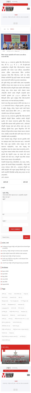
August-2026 (5, 284)
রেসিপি (4, 293)
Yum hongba (14, 301)
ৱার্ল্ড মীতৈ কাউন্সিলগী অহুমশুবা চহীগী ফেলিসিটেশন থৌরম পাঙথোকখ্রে (14, 253)
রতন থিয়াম (23, 336)
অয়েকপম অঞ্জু (16, 325)
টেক (10, 293)
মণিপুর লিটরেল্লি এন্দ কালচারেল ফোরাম (9, 336)
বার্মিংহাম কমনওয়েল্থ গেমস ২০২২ (22, 318)
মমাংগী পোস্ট (5, 182)
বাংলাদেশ (13, 308)
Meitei (12, 315)
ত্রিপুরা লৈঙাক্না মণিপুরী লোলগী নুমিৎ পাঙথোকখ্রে (11, 256)
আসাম (10, 318)
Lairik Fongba (21, 315)
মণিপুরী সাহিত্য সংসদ (14, 311)
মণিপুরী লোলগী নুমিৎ (6, 329)
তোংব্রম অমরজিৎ (6, 340)
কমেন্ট (4, 199)
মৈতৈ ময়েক (21, 308)
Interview (21, 304)
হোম (4, 29)
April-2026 (4, 273)
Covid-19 (13, 297)
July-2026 (4, 281)
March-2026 (5, 271)
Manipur (24, 311)
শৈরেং (3, 304)
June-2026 (5, 279)
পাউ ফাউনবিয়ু (14, 1)
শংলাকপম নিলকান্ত (17, 322)
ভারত (4, 350)
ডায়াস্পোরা (4, 297)
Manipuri (5, 301)
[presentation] (14, 23)
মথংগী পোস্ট (25, 182)
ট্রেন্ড (20, 297)
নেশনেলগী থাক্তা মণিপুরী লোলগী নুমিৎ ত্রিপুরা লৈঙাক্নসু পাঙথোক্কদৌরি (15, 263)
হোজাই (4, 318)
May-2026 (4, 276)
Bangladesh (12, 304)
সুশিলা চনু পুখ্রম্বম (6, 322)
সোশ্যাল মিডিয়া (17, 293)
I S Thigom (24, 301)
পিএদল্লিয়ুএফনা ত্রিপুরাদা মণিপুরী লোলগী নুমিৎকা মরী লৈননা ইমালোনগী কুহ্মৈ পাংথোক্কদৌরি (16, 247)
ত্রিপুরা (11, 333)
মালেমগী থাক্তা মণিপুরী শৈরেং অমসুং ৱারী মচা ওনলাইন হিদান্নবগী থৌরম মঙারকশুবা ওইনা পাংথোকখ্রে (15, 259)
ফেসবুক (26, 293)
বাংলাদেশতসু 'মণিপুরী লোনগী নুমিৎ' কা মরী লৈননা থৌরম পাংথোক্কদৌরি (15, 17)
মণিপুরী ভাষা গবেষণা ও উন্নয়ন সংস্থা (20, 329)
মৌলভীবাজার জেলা (6, 325)
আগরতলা (4, 333)
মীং (4, 214)
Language (5, 308)
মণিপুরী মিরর (6, 357)
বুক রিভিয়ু (4, 311)
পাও (8, 29)
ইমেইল (4, 221)
